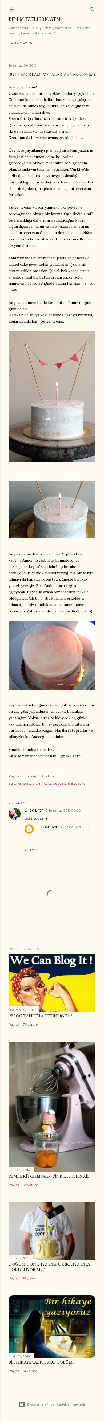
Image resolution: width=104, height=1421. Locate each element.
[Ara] (92, 8)
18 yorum (30, 1278)
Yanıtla (31, 850)
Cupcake (59, 783)
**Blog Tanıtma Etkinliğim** (40, 1016)
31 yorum (30, 1371)
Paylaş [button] (14, 776)
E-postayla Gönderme (40, 776)
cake (47, 783)
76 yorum (30, 1024)
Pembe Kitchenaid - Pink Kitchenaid (49, 1176)
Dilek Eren (34, 810)
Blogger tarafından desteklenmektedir (56, 1404)
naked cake (76, 783)
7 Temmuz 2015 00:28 (63, 810)
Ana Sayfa (21, 43)
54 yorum (30, 1185)
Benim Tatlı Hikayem (35, 19)
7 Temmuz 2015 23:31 (77, 827)
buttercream (33, 783)
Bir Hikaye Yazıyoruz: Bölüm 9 (42, 1362)
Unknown (49, 826)
